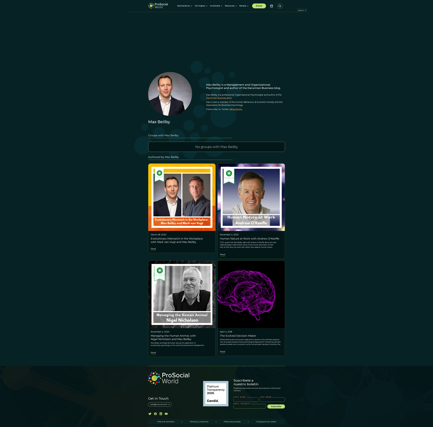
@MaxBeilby (236, 109)
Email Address (242, 404)
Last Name (266, 397)
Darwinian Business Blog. (219, 98)
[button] (183, 6)
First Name (240, 397)
